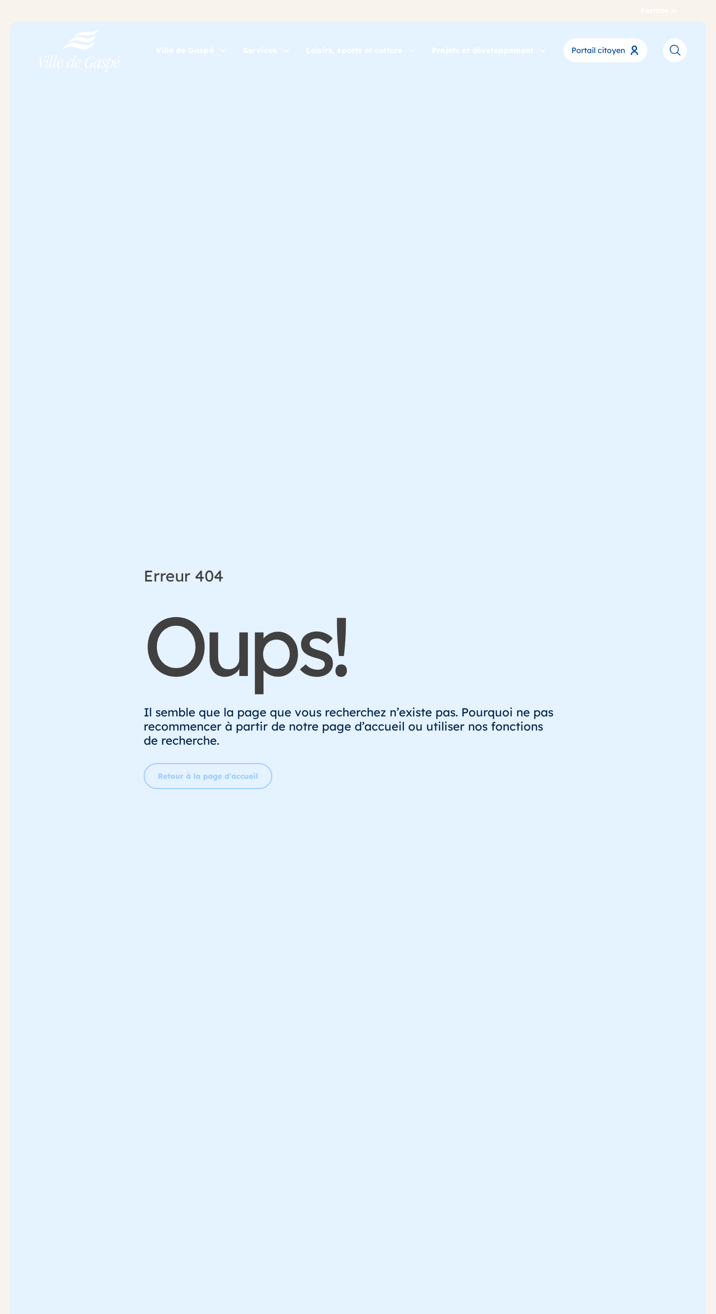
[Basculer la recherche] (675, 50)
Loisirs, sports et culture (354, 50)
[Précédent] (62, 10)
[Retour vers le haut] (672, 1280)
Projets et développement (482, 50)
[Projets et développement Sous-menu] (543, 49)
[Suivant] (70, 10)
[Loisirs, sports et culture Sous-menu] (412, 49)
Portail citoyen (598, 50)
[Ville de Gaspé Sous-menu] (223, 49)
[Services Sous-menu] (286, 49)
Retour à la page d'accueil (208, 776)
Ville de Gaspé (184, 50)
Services (260, 50)
